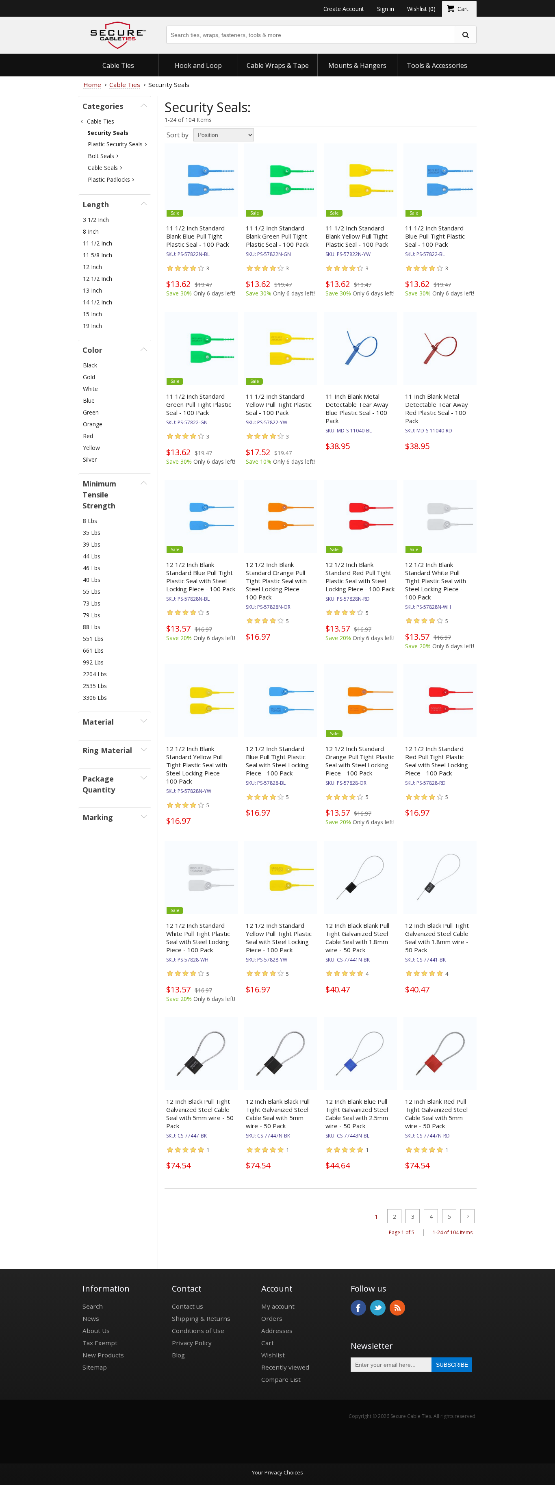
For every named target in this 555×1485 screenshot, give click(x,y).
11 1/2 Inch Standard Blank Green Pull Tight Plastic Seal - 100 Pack (277, 236)
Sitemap (94, 1367)
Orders (271, 1318)
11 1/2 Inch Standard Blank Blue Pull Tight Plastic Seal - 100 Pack (197, 236)
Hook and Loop (198, 65)
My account (278, 1306)
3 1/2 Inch (96, 220)
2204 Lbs (95, 674)
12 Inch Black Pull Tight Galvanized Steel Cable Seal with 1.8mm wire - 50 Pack (437, 937)
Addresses (277, 1331)
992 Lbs (93, 662)
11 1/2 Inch (97, 243)
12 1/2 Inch (97, 278)
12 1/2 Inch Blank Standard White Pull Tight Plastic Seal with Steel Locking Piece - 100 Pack (435, 580)
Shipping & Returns (201, 1318)
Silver (90, 459)
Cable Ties (118, 65)
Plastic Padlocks (109, 179)
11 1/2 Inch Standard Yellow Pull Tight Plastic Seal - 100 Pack (279, 404)
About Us (96, 1331)
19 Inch (92, 326)
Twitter (378, 1308)
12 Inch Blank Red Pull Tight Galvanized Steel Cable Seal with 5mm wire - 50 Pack (436, 1113)
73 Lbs (91, 603)
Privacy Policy (192, 1343)
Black (90, 365)
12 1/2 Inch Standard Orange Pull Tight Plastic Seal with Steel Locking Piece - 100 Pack (359, 761)
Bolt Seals (101, 156)
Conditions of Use (198, 1331)
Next (467, 1216)
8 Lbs (90, 521)
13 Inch (92, 290)
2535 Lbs (95, 686)
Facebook (358, 1308)
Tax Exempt (99, 1343)
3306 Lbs (95, 697)
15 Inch (92, 314)
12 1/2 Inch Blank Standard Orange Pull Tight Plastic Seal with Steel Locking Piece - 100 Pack (276, 580)
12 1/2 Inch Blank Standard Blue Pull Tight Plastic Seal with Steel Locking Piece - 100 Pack (200, 576)
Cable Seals (103, 168)
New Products (103, 1355)
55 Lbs (91, 591)
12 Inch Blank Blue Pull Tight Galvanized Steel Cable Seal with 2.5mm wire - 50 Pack (356, 1113)
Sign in (385, 9)
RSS (397, 1308)
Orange (92, 424)
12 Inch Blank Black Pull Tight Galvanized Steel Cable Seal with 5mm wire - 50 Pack (278, 1113)
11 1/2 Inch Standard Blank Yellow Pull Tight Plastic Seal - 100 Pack (356, 236)
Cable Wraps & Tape (278, 65)
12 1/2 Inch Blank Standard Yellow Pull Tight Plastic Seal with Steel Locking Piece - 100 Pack (196, 765)
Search (92, 1306)
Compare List (281, 1379)
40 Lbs (91, 580)
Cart (267, 1343)
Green (91, 412)
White (90, 389)
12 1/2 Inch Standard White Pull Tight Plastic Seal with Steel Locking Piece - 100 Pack (198, 937)
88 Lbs (91, 627)
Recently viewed (285, 1367)
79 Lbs (91, 615)
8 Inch (91, 231)
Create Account (343, 9)
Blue (89, 400)
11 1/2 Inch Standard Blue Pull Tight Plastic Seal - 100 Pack (435, 236)
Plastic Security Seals (115, 144)
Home (92, 84)
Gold (89, 377)
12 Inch (92, 267)
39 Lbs (91, 544)
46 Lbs (91, 568)
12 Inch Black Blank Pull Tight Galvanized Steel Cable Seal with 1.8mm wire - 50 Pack (357, 937)
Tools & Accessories (437, 65)
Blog (178, 1355)
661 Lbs (93, 650)
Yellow (91, 448)
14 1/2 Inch (97, 302)
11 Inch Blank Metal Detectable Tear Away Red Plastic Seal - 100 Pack (436, 408)
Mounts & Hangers (357, 65)
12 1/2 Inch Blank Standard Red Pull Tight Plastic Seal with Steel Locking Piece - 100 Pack (360, 576)
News (90, 1318)
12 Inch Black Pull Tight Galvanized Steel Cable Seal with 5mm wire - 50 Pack (200, 1113)
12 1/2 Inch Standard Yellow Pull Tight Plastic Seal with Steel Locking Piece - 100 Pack (279, 937)
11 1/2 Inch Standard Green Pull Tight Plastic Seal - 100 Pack (198, 404)
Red (88, 436)
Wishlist (273, 1355)
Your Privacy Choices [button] (277, 1472)
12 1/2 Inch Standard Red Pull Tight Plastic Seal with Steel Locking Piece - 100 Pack (436, 761)
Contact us (187, 1306)
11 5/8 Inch (97, 255)
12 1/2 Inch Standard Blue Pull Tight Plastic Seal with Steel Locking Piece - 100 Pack (277, 761)
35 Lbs (91, 532)
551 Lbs (93, 639)
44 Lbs (91, 556)
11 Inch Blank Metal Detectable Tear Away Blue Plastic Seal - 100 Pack (356, 408)
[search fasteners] (465, 34)
